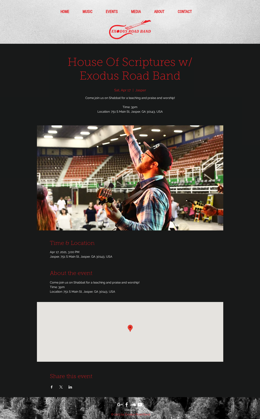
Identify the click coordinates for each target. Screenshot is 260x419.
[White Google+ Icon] (120, 404)
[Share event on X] (61, 387)
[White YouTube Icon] (140, 404)
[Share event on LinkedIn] (70, 387)
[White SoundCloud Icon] (133, 404)
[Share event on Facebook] (51, 387)
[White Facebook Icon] (126, 404)
